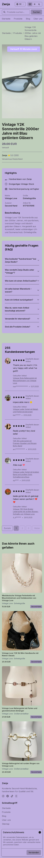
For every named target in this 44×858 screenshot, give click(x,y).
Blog (4, 816)
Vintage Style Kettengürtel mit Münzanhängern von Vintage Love (25, 380)
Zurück (7, 528)
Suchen (36, 12)
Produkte (17, 33)
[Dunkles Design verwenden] (39, 4)
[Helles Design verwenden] (35, 4)
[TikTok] (12, 796)
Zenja (6, 4)
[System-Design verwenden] (30, 4)
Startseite (6, 33)
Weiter (37, 528)
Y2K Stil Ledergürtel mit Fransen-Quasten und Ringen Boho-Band (25, 443)
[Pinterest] (7, 796)
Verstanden (33, 852)
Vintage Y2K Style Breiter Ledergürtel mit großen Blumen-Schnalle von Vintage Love (25, 511)
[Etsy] (16, 796)
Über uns (6, 820)
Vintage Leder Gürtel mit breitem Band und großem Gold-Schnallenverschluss (26, 474)
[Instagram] (3, 796)
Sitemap (5, 824)
